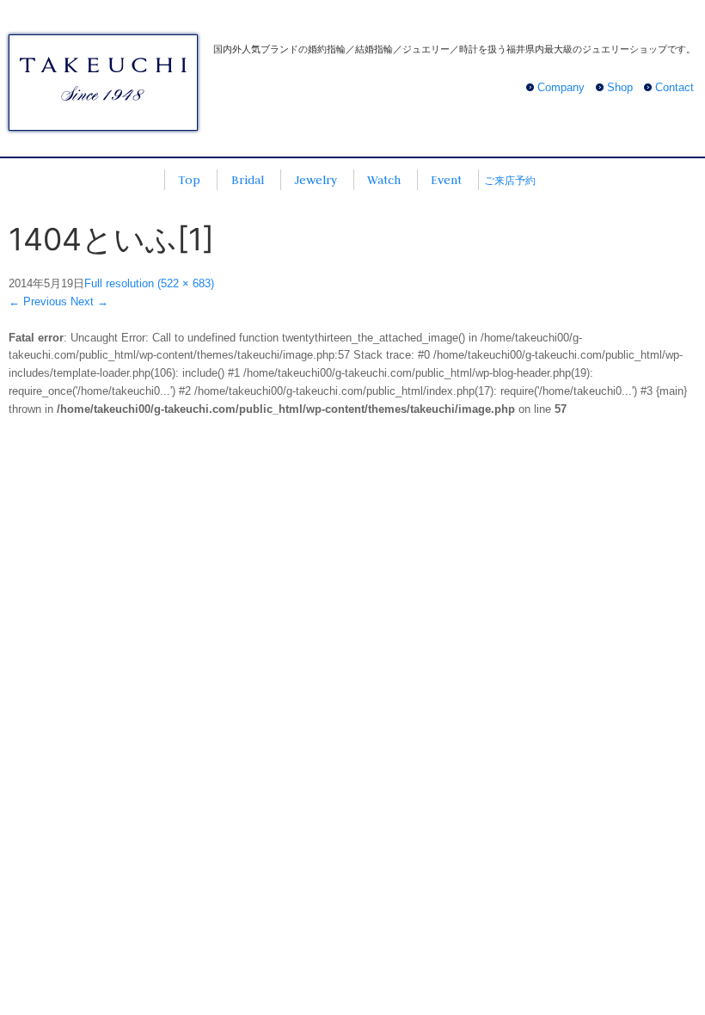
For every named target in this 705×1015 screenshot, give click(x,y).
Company (561, 87)
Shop (620, 87)
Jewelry (315, 180)
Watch (384, 180)
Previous (38, 301)
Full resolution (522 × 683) (149, 283)
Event (446, 180)
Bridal (247, 180)
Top (189, 180)
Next (89, 301)
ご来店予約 (510, 181)
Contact (674, 87)
